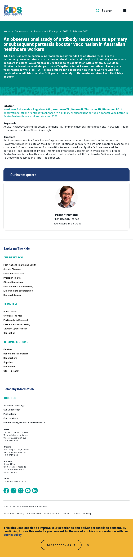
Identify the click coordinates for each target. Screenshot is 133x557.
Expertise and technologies (18, 290)
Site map (87, 513)
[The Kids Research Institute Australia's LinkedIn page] (35, 491)
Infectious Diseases (13, 273)
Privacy (20, 513)
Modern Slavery (51, 513)
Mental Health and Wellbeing (18, 286)
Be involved (11, 303)
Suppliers (8, 362)
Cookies (65, 513)
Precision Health (12, 277)
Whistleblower (34, 513)
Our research (22, 31)
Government (9, 366)
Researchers (10, 357)
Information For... (15, 341)
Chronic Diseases (12, 269)
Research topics (12, 294)
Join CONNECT (11, 311)
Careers (76, 513)
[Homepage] (12, 10)
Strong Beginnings (13, 281)
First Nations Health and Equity (19, 264)
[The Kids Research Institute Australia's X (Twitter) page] (21, 491)
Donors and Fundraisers (15, 353)
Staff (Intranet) (11, 370)
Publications (9, 413)
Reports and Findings (46, 31)
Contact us (9, 332)
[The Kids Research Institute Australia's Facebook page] (6, 491)
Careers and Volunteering (16, 324)
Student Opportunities (15, 328)
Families (7, 349)
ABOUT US (9, 397)
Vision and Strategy (14, 405)
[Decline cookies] (87, 544)
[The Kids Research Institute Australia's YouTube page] (28, 491)
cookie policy (12, 534)
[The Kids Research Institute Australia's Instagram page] (13, 491)
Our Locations (10, 418)
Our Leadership (11, 409)
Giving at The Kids (12, 315)
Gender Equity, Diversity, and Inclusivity (24, 422)
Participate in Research (15, 319)
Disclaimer (8, 513)
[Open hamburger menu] (125, 10)
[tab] (65, 216)
